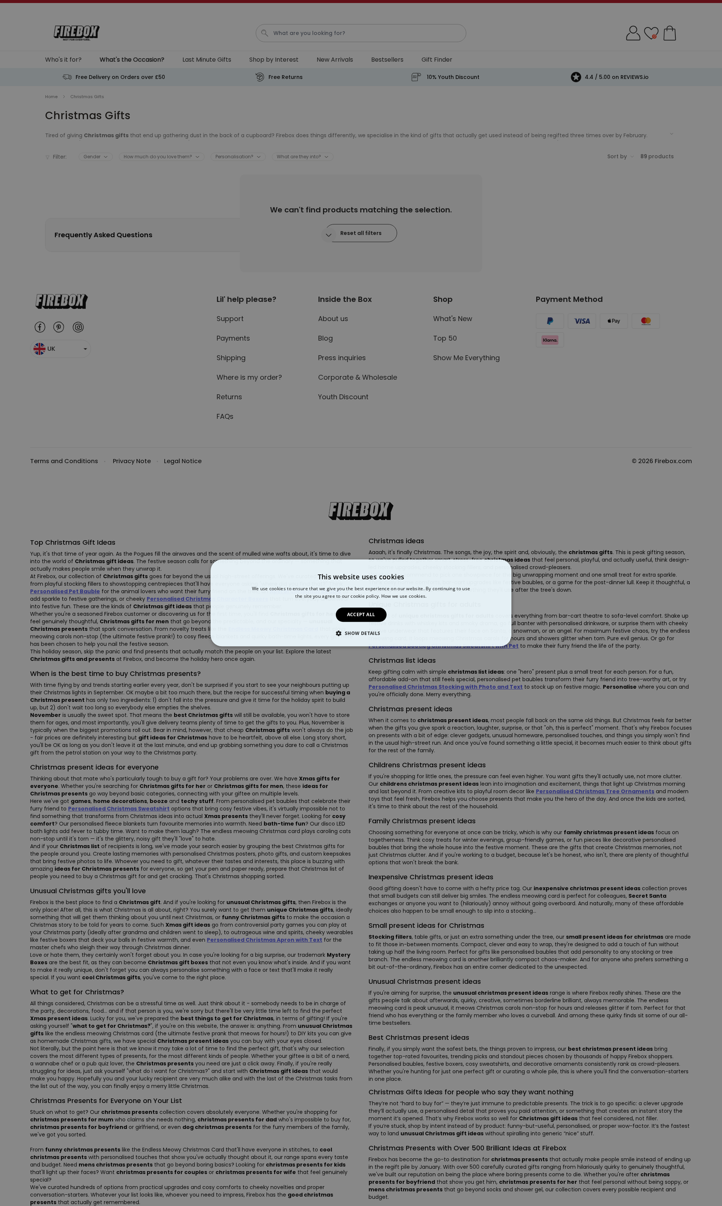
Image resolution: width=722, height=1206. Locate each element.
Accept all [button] (361, 614)
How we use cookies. (404, 596)
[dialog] (361, 602)
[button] (360, 633)
